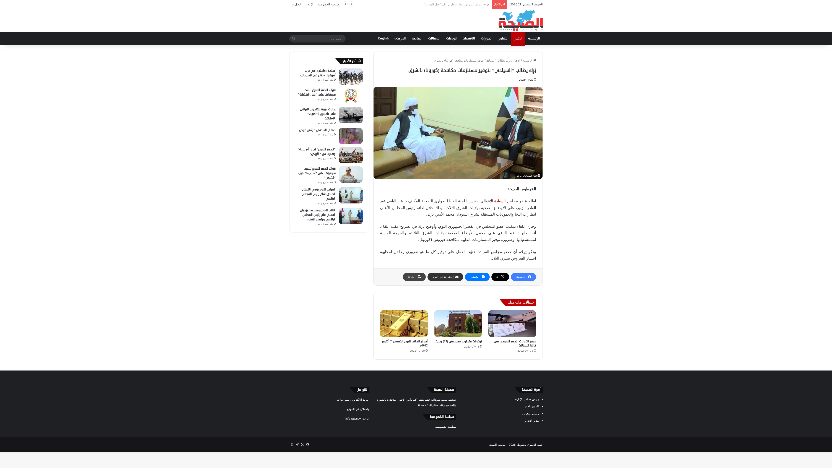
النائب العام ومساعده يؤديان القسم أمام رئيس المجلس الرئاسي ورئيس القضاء (318, 214)
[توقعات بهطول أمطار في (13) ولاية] (458, 323)
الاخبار (518, 38)
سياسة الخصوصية (328, 4)
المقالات (434, 38)
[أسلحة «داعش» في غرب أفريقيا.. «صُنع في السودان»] (351, 76)
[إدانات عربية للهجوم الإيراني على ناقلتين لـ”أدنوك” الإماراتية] (351, 115)
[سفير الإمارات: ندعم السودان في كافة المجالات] (512, 323)
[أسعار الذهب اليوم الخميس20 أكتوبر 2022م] (404, 323)
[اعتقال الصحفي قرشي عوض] (351, 136)
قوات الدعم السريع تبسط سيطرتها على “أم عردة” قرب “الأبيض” (317, 173)
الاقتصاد (469, 38)
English (383, 38)
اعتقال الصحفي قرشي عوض (317, 130)
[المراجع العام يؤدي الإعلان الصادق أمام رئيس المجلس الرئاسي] (351, 195)
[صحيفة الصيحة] (521, 20)
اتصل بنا (296, 4)
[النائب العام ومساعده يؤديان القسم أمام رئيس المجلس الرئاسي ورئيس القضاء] (351, 216)
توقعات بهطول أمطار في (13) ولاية (459, 341)
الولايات (451, 38)
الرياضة (417, 38)
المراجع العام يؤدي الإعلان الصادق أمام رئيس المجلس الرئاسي (319, 194)
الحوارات (486, 38)
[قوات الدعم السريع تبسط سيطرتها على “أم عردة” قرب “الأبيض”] (351, 174)
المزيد (401, 38)
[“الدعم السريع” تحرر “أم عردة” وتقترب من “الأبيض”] (351, 155)
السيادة (500, 201)
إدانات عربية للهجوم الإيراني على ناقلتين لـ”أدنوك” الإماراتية (454, 4)
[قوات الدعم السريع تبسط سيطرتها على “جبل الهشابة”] (351, 96)
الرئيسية (534, 38)
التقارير (503, 38)
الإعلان (310, 4)
